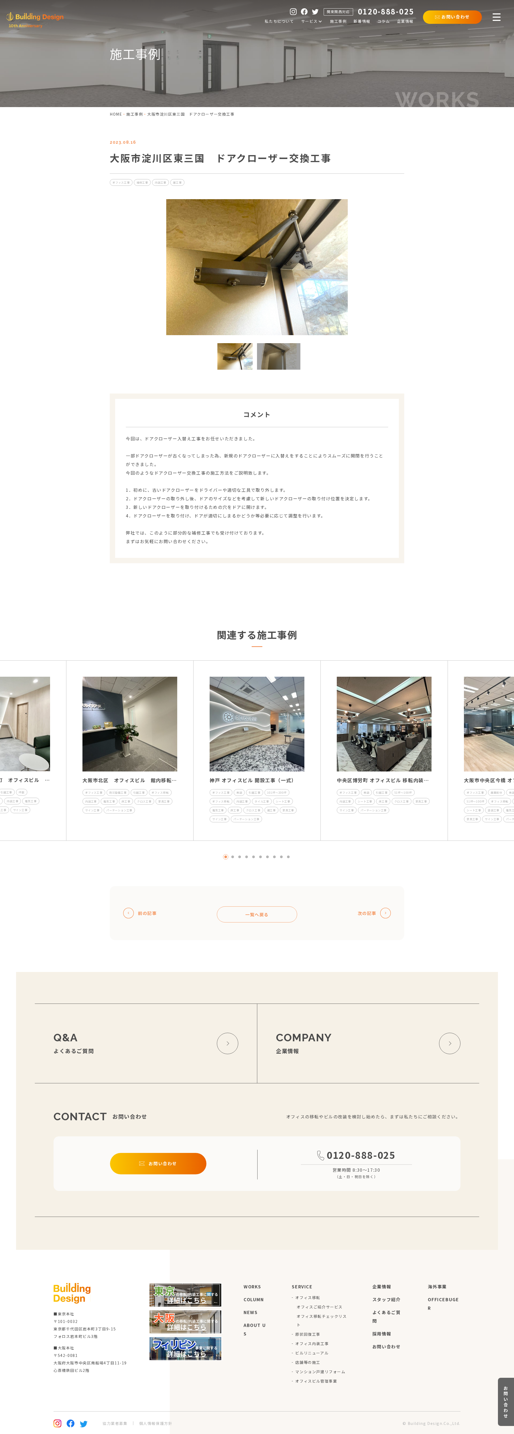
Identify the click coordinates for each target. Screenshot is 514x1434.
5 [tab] (253, 857)
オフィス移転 (307, 1297)
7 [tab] (267, 857)
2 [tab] (232, 857)
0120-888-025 (361, 1154)
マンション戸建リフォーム (320, 1371)
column (254, 1299)
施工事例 (134, 114)
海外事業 (437, 1286)
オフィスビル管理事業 (316, 1381)
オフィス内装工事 (312, 1343)
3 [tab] (239, 857)
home (116, 114)
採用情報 (381, 1333)
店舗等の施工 (307, 1362)
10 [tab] (288, 857)
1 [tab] (225, 857)
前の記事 (147, 913)
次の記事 (367, 913)
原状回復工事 (307, 1334)
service (302, 1286)
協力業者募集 (115, 1423)
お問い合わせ (386, 1346)
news (251, 1312)
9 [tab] (281, 857)
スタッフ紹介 (386, 1299)
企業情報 (381, 1286)
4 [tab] (246, 857)
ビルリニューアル (311, 1353)
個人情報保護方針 (156, 1423)
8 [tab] (274, 857)
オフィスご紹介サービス (320, 1307)
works (252, 1286)
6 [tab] (260, 857)
